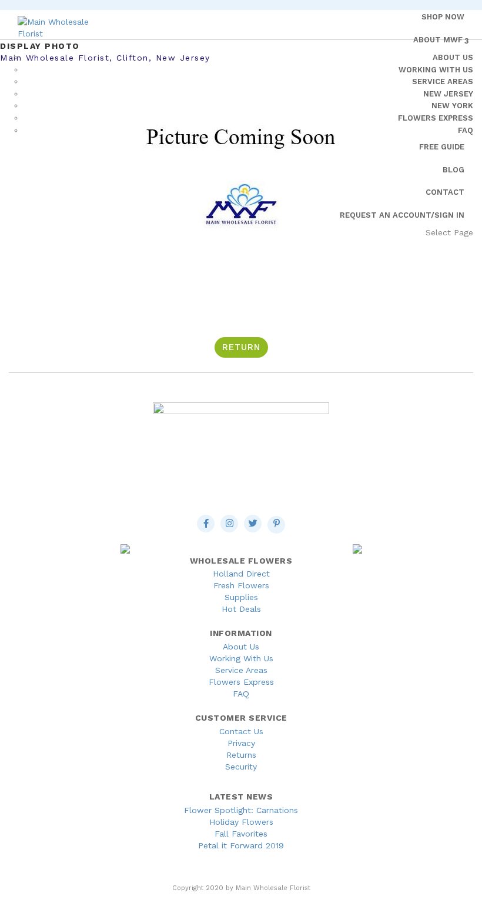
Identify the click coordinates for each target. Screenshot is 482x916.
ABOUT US (453, 57)
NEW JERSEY (448, 93)
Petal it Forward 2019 (241, 845)
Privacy (241, 743)
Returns (241, 755)
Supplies (241, 597)
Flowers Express (241, 682)
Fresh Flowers (241, 585)
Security (241, 766)
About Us (241, 646)
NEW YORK (452, 105)
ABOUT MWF (438, 39)
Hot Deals (241, 609)
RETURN (241, 347)
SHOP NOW (442, 16)
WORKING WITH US (436, 69)
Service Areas (241, 670)
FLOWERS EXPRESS (435, 118)
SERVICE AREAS (442, 81)
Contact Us (241, 731)
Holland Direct (241, 573)
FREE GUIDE (441, 146)
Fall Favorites (241, 833)
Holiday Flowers (241, 822)
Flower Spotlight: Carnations (241, 810)
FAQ (465, 130)
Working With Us (241, 658)
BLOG (453, 169)
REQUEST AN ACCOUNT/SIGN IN (402, 215)
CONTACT (445, 192)
